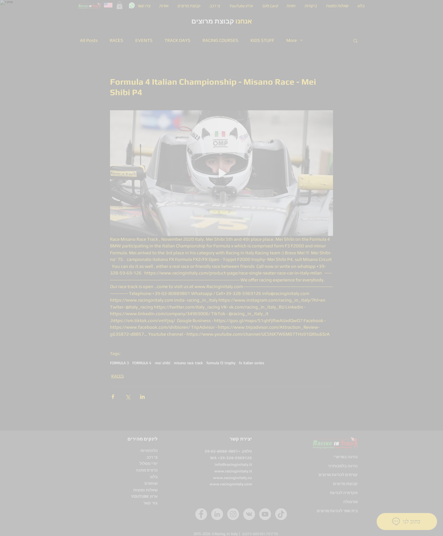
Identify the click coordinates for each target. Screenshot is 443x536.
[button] (334, 176)
